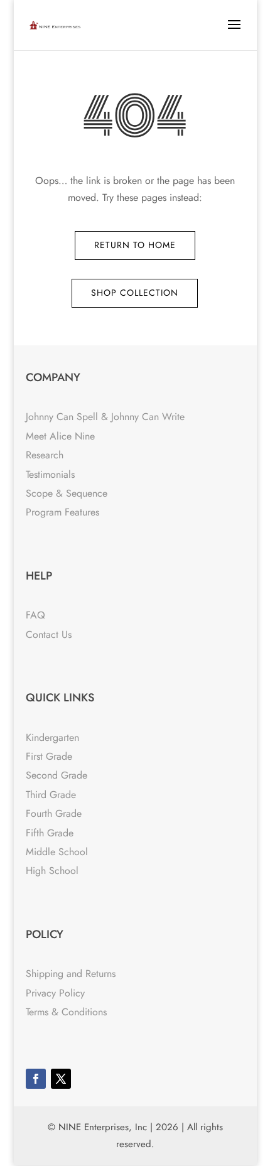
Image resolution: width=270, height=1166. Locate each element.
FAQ (35, 615)
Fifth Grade (49, 833)
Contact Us (49, 634)
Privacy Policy (55, 993)
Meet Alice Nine (60, 436)
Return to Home (135, 245)
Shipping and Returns (71, 973)
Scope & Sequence (66, 493)
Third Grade (51, 794)
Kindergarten (52, 737)
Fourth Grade (54, 813)
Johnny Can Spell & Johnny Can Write (105, 416)
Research (44, 455)
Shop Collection (134, 292)
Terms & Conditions (66, 1012)
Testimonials (50, 474)
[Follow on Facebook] (36, 1079)
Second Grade (56, 775)
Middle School (57, 852)
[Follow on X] (61, 1079)
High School (52, 870)
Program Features (62, 512)
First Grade (49, 756)
